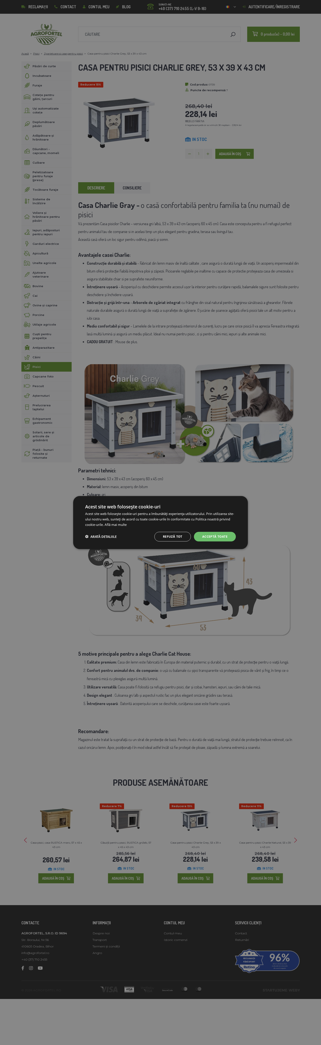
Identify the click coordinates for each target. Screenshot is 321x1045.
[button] (101, 536)
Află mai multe (116, 524)
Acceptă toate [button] (215, 536)
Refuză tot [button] (172, 536)
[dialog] (160, 522)
